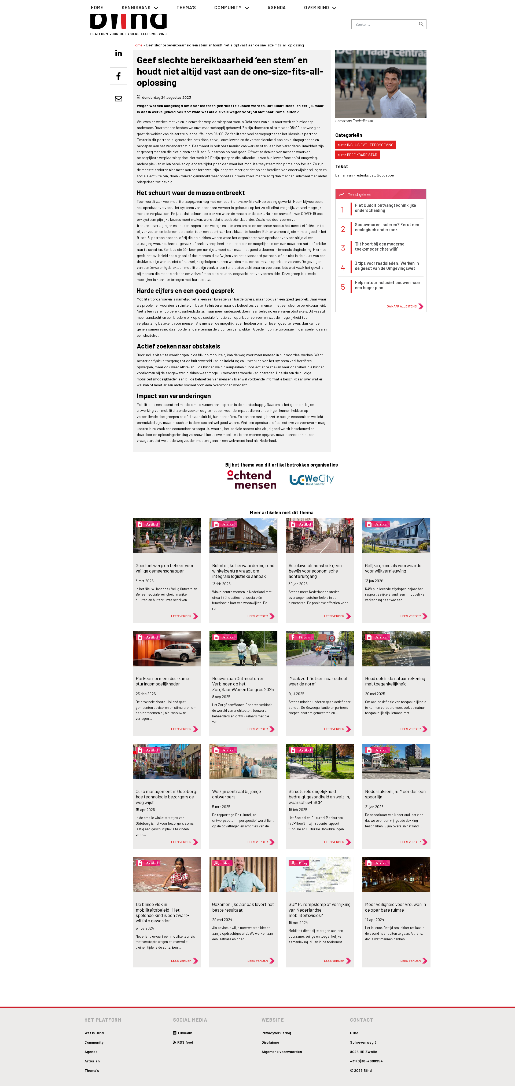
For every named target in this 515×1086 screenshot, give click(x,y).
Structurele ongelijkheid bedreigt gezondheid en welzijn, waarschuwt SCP (319, 796)
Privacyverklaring (276, 1032)
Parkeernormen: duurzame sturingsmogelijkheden (162, 681)
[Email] (118, 98)
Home (97, 7)
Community (94, 1042)
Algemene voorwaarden (282, 1051)
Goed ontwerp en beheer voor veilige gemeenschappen (165, 568)
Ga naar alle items (402, 306)
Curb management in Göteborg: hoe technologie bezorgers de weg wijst (167, 796)
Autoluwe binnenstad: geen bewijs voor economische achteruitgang (315, 571)
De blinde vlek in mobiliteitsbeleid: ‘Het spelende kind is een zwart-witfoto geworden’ (162, 912)
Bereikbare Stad (362, 154)
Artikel (152, 524)
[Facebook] (118, 76)
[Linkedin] (118, 53)
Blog (226, 863)
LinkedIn (184, 1032)
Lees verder (181, 616)
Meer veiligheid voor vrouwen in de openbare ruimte (395, 906)
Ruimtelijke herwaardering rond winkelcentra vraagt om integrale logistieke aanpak (243, 571)
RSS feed (185, 1042)
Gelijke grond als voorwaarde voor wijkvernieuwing (393, 568)
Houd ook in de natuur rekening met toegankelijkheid (395, 681)
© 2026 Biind (361, 1070)
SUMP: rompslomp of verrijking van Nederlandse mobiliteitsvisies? (320, 909)
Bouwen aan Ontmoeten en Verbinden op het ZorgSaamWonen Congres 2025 (243, 684)
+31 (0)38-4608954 (366, 1061)
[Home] (129, 19)
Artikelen (92, 1061)
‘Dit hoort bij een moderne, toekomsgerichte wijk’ (380, 246)
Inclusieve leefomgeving (370, 144)
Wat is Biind (94, 1032)
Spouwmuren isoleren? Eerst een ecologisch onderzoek (387, 227)
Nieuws (305, 637)
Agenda (276, 7)
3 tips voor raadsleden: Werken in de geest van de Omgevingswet (387, 266)
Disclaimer (270, 1042)
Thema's (186, 7)
